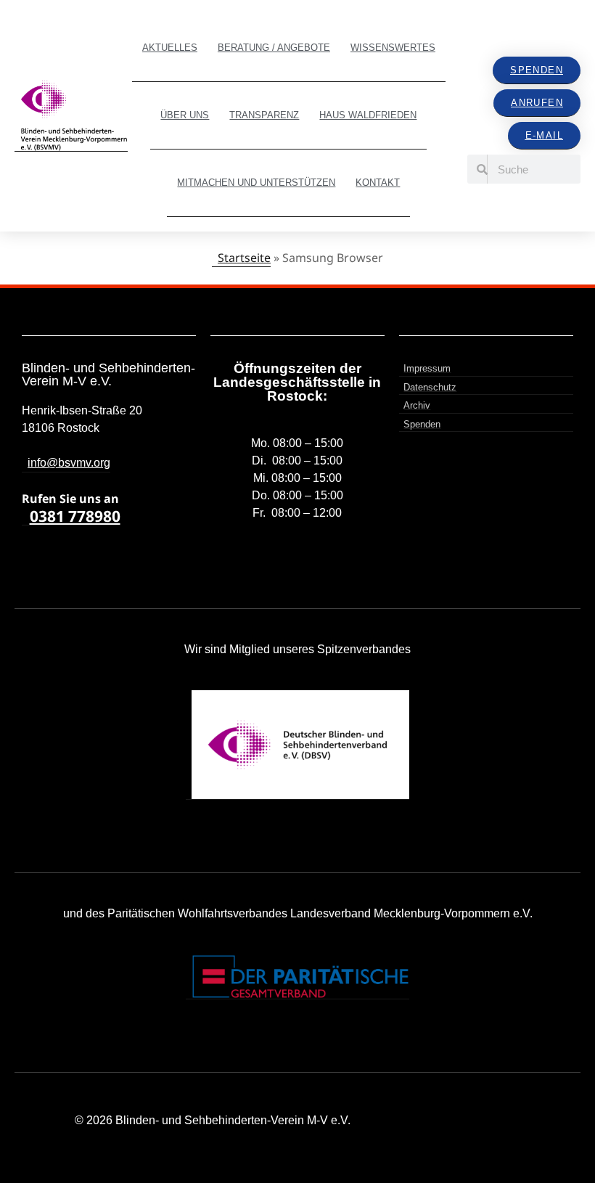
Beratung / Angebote (274, 47)
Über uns (184, 115)
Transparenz (264, 115)
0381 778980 (75, 516)
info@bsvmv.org (69, 463)
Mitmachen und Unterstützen (256, 182)
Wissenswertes (392, 47)
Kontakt (378, 182)
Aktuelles (169, 47)
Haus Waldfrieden (367, 115)
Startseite (244, 258)
